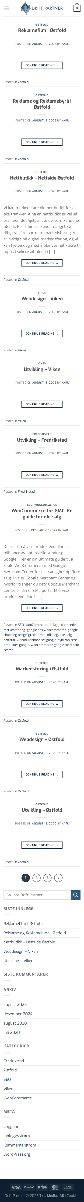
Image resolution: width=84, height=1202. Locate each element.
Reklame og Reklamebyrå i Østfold (42, 104)
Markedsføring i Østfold (42, 669)
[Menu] (7, 8)
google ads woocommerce (46, 630)
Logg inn (11, 1126)
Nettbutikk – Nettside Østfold (42, 178)
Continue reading (42, 65)
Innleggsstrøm (17, 1135)
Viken (42, 293)
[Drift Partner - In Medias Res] (41, 8)
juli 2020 (12, 1032)
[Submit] (75, 895)
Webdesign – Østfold (42, 739)
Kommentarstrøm (20, 1145)
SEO (30, 505)
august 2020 (15, 1023)
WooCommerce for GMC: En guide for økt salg (42, 514)
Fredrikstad (42, 434)
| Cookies (72, 1195)
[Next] (58, 878)
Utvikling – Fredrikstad (42, 440)
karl (65, 44)
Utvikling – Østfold (42, 810)
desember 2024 (18, 1013)
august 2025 (15, 1004)
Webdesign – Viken (42, 299)
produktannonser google (38, 640)
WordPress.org (17, 1154)
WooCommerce (45, 505)
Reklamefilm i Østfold (42, 30)
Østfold (41, 25)
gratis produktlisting (43, 635)
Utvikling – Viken (42, 369)
